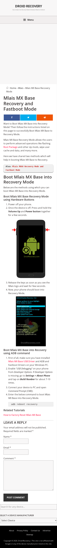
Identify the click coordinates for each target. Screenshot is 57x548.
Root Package (10, 147)
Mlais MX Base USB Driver (21, 361)
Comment (9, 458)
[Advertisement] (28, 53)
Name (7, 436)
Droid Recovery (28, 6)
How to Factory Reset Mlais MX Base (22, 414)
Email (7, 447)
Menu (30, 19)
